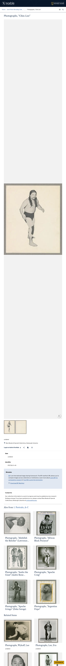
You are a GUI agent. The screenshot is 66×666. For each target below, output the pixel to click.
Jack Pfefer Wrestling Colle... (15, 9)
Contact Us (8, 493)
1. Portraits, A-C (21, 507)
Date (6, 453)
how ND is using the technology (33, 480)
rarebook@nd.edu (31, 500)
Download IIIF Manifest (17, 483)
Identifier (8, 462)
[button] (33, 219)
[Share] (23, 447)
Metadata (9, 472)
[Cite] (27, 447)
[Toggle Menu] (60, 9)
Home (3, 9)
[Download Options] (32, 447)
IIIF (9, 476)
